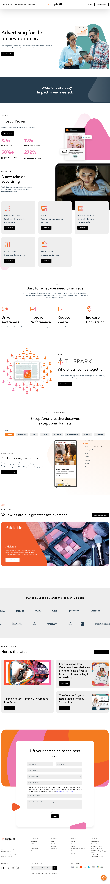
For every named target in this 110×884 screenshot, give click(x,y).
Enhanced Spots (72, 434)
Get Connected (101, 4)
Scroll (86, 453)
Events (73, 853)
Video (34, 434)
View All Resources (101, 652)
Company (31, 4)
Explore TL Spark (65, 383)
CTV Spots (57, 434)
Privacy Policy (95, 841)
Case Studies (54, 844)
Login (90, 4)
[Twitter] (8, 868)
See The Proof (7, 133)
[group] (55, 544)
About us (73, 841)
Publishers (34, 844)
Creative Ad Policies (96, 846)
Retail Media (22, 434)
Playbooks (54, 848)
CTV (32, 846)
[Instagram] (18, 868)
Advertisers (34, 841)
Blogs (52, 841)
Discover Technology (9, 472)
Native (9, 434)
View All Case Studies (100, 515)
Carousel (87, 460)
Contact (73, 844)
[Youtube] (13, 868)
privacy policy (68, 812)
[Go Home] (55, 4)
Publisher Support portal (64, 791)
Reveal (87, 463)
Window (87, 456)
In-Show (87, 434)
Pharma (87, 467)
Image (87, 443)
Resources (21, 4)
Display (45, 434)
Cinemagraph (89, 450)
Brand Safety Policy (96, 848)
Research (53, 846)
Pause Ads (99, 434)
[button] (50, 575)
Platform (13, 4)
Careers (73, 846)
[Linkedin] (3, 868)
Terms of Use (94, 844)
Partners (33, 851)
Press (72, 851)
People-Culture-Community (78, 848)
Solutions (4, 4)
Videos (53, 851)
